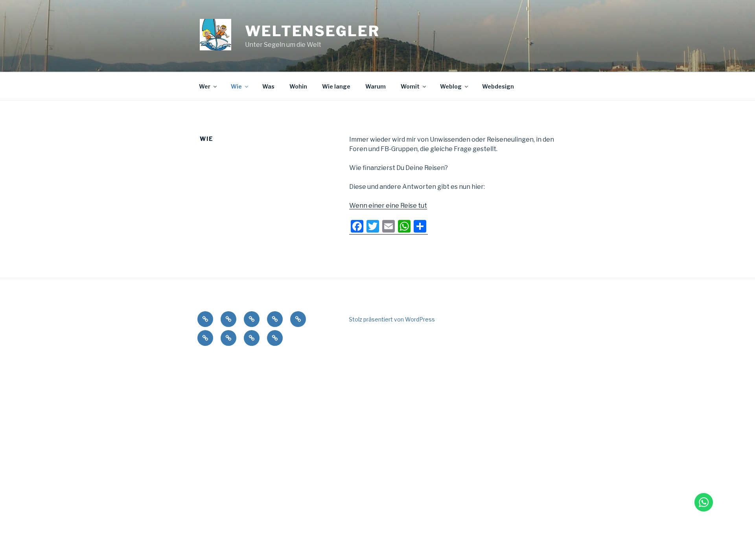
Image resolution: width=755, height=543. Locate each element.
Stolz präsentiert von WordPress (392, 319)
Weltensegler (312, 31)
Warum (375, 86)
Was (268, 86)
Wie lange (336, 86)
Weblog (451, 86)
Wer (204, 86)
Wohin (298, 86)
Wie (236, 86)
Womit (410, 86)
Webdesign (498, 86)
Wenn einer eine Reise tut (388, 205)
